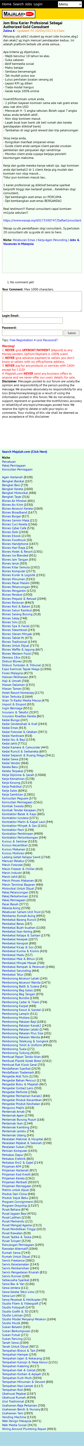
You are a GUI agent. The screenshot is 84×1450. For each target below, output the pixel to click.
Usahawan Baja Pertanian (19, 1405)
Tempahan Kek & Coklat (18, 1370)
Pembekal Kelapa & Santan (21, 935)
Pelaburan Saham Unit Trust (21, 912)
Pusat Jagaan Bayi (14, 1213)
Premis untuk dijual (15, 1190)
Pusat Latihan (11, 1217)
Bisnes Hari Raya (13, 548)
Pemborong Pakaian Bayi (19, 1021)
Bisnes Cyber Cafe (14, 528)
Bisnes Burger (11, 516)
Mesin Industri (12, 873)
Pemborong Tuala (14, 1049)
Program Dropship (14, 1205)
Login (38, 4)
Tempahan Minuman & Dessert (23, 1382)
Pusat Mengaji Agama (17, 1225)
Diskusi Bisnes (12, 661)
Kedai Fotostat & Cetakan (19, 732)
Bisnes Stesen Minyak (17, 634)
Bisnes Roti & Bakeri (16, 606)
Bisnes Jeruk (10, 563)
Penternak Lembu (14, 1131)
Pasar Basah (10, 904)
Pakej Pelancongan (15, 892)
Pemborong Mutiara (16, 1017)
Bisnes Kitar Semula (16, 567)
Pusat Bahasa (11, 1209)
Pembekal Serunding (16, 971)
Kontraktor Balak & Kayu (19, 814)
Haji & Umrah (11, 681)
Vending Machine (14, 1417)
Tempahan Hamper (15, 1354)
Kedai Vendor (11, 763)
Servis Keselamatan (15, 1264)
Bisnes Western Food (16, 653)
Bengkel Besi (11, 485)
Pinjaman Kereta (13, 1178)
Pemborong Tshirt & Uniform (22, 1045)
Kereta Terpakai (12, 771)
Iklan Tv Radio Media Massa (21, 700)
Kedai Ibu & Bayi (13, 739)
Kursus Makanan (13, 849)
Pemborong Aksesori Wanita (21, 982)
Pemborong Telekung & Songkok (25, 1041)
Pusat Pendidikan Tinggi (19, 1229)
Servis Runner (11, 1276)
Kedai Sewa (10, 759)
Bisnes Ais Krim (12, 505)
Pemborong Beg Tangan (18, 994)
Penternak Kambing (15, 1127)
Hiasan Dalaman (13, 685)
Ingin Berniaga (12, 708)
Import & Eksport (14, 704)
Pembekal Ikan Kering (17, 931)
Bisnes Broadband (14, 512)
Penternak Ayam (13, 1115)
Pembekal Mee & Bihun (18, 959)
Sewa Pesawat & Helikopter (21, 1299)
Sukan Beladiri (12, 1327)
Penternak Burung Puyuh (19, 1119)
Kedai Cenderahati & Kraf (19, 724)
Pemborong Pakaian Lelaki (20, 1029)
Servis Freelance (13, 1260)
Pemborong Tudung (16, 1053)
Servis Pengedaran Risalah (20, 1272)
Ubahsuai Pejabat (14, 1393)
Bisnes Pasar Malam (16, 583)
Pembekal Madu (13, 955)
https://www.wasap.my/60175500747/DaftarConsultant (42, 220)
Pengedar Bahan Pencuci (19, 1080)
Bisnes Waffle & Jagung (18, 649)
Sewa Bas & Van (13, 1284)
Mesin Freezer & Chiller (18, 869)
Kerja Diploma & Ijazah (18, 775)
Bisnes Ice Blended (15, 555)
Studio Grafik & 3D (15, 1311)
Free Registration (21, 340)
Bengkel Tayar (11, 497)
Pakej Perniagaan (14, 465)
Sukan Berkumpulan (16, 1331)
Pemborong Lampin (15, 1014)
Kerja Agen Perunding (52, 240)
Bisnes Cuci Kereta (14, 524)
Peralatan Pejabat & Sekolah (22, 1143)
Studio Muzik (11, 1323)
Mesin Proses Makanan (18, 880)
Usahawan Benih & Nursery (21, 1409)
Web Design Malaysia (16, 1421)
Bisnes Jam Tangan (15, 559)
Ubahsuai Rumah (14, 1397)
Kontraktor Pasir (13, 830)
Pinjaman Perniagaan (16, 1186)
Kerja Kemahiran (13, 779)
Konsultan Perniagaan (17, 469)
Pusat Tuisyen (11, 1241)
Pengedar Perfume (14, 1092)
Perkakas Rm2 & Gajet (17, 1162)
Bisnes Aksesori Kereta (17, 508)
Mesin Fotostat (12, 865)
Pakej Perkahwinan (15, 896)
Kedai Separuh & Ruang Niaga (23, 755)
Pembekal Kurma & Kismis (20, 951)
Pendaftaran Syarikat (16, 1068)
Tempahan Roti (12, 1390)
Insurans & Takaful (15, 712)
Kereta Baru (10, 767)
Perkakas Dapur (12, 1155)
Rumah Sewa (11, 1253)
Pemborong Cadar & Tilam (20, 1002)
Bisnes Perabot (12, 594)
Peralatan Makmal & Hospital (22, 1139)
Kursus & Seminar (14, 841)
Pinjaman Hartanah (15, 1170)
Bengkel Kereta (12, 489)
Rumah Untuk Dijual (16, 1256)
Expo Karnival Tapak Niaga (21, 669)
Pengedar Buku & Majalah (20, 1084)
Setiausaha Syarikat (15, 1280)
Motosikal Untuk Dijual (18, 888)
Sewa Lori (8, 1296)
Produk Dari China (14, 1194)
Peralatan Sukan (13, 1147)
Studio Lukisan (12, 1315)
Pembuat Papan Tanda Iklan (21, 1057)
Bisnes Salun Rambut (17, 610)
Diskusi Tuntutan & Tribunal (21, 665)
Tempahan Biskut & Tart (18, 1350)
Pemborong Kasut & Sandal (21, 1010)
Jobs (28, 4)
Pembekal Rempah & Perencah (23, 967)
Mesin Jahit (10, 876)
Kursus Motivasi (13, 853)
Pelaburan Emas (24, 240)
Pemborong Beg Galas (17, 990)
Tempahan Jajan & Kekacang (22, 1358)
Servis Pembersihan (15, 1268)
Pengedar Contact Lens (17, 1088)
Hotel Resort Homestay (18, 693)
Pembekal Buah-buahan (18, 927)
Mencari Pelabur (13, 861)
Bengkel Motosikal (15, 493)
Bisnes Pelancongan (16, 587)
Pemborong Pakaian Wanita (21, 1037)
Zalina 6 (9, 31)
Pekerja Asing (11, 908)
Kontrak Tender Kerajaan (19, 810)
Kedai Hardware (13, 736)
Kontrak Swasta (13, 806)
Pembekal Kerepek (15, 939)
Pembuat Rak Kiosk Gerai (19, 1065)
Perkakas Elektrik (14, 1159)
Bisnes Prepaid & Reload (19, 599)
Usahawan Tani (12, 1413)
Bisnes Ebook (11, 536)
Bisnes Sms (10, 622)
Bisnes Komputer (13, 571)
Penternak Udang (14, 1135)
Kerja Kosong (11, 782)
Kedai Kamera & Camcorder (21, 747)
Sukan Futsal (11, 1335)
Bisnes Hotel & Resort (17, 551)
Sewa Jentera (11, 1288)
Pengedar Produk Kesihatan (21, 1104)
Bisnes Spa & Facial (16, 626)
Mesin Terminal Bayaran (18, 884)
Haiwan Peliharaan (15, 677)
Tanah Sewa (10, 1342)
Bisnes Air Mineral (14, 501)
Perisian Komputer (14, 1151)
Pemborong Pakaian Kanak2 (21, 1025)
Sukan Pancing (12, 1339)
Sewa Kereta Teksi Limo (18, 1292)
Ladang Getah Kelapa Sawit (21, 857)
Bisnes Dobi (10, 532)
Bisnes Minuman (13, 579)
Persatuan (9, 461)
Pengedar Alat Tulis (15, 1076)
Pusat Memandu (13, 1221)
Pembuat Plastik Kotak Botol (22, 1061)
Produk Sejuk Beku (15, 1198)
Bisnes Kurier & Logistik (18, 575)
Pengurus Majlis (13, 1108)
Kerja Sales (9, 790)
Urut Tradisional (13, 1401)
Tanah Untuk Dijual (15, 1346)
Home (6, 4)
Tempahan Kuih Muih (17, 1378)
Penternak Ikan (12, 1123)
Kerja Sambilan (12, 794)
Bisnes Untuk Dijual (15, 645)
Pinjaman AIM (11, 1166)
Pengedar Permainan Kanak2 (22, 1096)
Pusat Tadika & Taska (16, 1237)
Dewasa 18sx (11, 657)
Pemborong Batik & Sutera (20, 986)
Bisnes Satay (10, 618)
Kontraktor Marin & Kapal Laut (23, 822)
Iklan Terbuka (11, 696)
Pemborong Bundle (15, 998)
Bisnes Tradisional (14, 642)
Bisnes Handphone (15, 544)
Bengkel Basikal (13, 481)
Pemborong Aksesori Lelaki (20, 978)
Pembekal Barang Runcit (19, 920)
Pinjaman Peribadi (14, 1182)
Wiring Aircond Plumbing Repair (24, 1429)
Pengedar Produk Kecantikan (22, 1100)
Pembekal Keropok (15, 943)
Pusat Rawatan (12, 1233)
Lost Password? (47, 340)
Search (18, 4)
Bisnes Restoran (13, 602)
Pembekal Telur (12, 974)
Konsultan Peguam (15, 798)
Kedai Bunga (11, 720)
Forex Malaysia (12, 673)
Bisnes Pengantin (14, 591)
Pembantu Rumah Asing (18, 916)
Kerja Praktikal (12, 786)
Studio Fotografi (13, 1307)
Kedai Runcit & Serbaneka (20, 751)
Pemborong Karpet (15, 1006)
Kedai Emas (10, 728)
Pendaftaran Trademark (18, 1072)
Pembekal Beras (13, 924)
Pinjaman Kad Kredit (16, 1174)
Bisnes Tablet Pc (13, 638)
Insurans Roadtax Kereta (19, 716)
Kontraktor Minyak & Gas (19, 826)
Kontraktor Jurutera (15, 818)
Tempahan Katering (15, 1366)
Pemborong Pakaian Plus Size (22, 1033)
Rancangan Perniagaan (18, 1245)
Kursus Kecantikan (15, 845)
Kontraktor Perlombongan (20, 837)
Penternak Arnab (13, 1111)
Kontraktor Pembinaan (17, 833)
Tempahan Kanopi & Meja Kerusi (25, 1362)
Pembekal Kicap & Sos (18, 947)
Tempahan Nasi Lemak (17, 1386)
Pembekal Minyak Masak (19, 963)
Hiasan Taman (12, 688)
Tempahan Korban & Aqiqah (21, 1374)
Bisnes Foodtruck (14, 540)
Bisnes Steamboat (14, 630)
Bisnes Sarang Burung (17, 614)
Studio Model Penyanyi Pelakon (24, 1319)
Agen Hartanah (12, 477)
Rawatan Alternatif (15, 1248)
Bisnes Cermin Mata (15, 520)
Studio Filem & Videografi (20, 1303)
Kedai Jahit (9, 743)
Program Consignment (17, 1202)
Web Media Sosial (14, 1425)
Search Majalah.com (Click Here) (24, 451)
